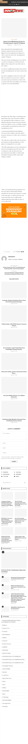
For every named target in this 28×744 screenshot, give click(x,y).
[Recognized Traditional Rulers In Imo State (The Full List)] (5, 579)
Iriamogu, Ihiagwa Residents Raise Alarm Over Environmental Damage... (14, 301)
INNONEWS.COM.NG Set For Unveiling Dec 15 (18, 608)
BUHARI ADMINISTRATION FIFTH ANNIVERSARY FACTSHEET (10, 621)
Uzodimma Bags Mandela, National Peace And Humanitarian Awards (14, 420)
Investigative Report (7, 665)
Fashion (4, 637)
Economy (4, 631)
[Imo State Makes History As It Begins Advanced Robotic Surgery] (14, 385)
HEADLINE (5, 650)
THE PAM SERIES (6, 700)
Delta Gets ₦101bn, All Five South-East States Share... (14, 372)
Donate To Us (6, 628)
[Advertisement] (14, 100)
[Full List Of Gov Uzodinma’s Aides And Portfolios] (14, 560)
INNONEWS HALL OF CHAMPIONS (11, 656)
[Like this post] (14, 251)
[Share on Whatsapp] (20, 251)
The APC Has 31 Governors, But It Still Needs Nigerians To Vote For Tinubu (21, 503)
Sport (3, 694)
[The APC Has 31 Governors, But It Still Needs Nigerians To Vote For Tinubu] (21, 496)
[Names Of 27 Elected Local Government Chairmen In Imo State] (5, 587)
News (3, 684)
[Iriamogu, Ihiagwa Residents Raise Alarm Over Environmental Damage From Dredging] (14, 290)
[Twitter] (10, 4)
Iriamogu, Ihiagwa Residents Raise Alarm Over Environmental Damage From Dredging (7, 503)
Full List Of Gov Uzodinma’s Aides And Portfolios (13, 571)
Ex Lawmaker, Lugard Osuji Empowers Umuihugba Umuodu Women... (14, 348)
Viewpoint (5, 706)
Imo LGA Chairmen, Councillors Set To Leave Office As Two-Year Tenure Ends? (21, 520)
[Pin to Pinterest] (18, 251)
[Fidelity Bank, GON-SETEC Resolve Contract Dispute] (14, 313)
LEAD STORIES (6, 669)
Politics (4, 687)
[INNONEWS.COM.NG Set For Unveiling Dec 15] (5, 609)
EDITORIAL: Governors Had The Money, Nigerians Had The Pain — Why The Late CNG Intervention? (7, 521)
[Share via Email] (23, 251)
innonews (10, 44)
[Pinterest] (14, 4)
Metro (4, 681)
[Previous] (8, 2)
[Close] (1, 1)
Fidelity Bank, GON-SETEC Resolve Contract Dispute (14, 324)
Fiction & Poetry (6, 644)
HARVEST (4, 647)
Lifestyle (4, 672)
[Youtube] (16, 4)
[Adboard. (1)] (14, 204)
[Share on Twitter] (17, 251)
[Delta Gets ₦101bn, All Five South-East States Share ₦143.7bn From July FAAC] (14, 361)
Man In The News (6, 678)
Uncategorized (6, 703)
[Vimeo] (18, 4)
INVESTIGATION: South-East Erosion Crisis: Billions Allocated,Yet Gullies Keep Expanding (6, 539)
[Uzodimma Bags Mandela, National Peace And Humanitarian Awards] (14, 409)
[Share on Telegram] (21, 251)
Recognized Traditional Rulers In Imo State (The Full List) (18, 578)
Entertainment (6, 634)
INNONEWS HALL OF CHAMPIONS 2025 (13, 662)
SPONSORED (5, 690)
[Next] (10, 2)
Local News (5, 675)
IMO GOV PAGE (6, 653)
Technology (5, 697)
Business (4, 625)
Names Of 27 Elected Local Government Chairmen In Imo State (18, 587)
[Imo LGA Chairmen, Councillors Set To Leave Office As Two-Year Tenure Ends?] (21, 513)
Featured (4, 640)
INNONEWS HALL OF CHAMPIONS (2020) (13, 659)
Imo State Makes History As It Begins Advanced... (14, 396)
